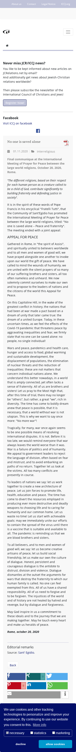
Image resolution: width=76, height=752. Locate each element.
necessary (16, 733)
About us (16, 4)
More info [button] (39, 725)
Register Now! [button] (14, 103)
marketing (62, 733)
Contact (31, 4)
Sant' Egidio (26, 652)
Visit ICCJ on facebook (17, 123)
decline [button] (21, 744)
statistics (39, 733)
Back (13, 665)
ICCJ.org (65, 4)
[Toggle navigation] (68, 31)
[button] (16, 676)
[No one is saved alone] (65, 143)
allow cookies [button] (55, 744)
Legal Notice (49, 4)
